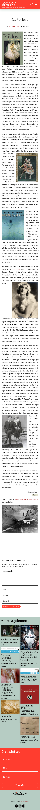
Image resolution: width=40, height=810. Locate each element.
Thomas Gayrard (27, 663)
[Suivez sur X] (20, 806)
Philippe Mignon (27, 680)
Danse (20, 14)
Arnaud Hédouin (8, 696)
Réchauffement (28, 677)
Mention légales (25, 801)
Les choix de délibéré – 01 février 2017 (27, 708)
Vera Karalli (16, 269)
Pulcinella (6, 716)
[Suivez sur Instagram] (23, 806)
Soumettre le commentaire (11, 606)
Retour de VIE (27, 737)
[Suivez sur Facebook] (16, 806)
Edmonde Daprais (8, 664)
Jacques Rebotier (27, 740)
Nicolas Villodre (14, 26)
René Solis (6, 643)
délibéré (24, 714)
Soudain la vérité (9, 639)
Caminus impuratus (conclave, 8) (7, 658)
